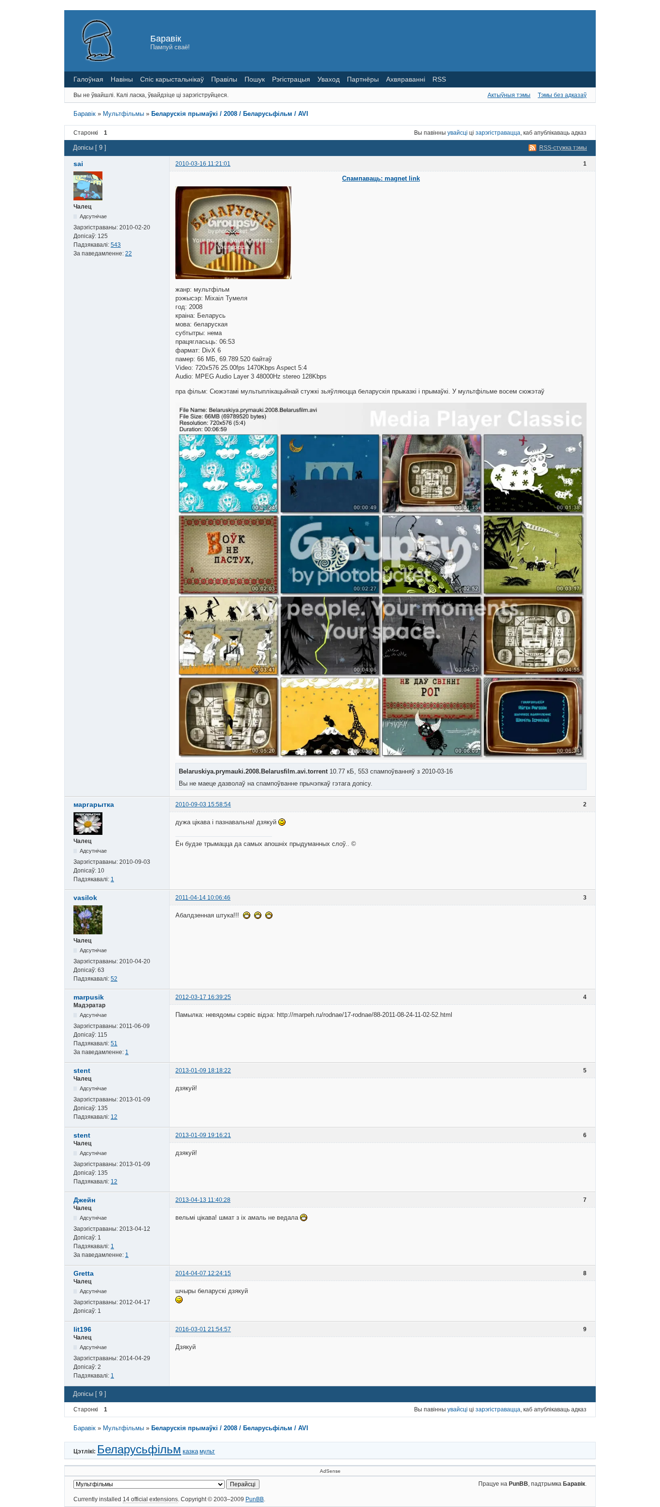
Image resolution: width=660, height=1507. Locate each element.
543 (116, 244)
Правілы (224, 79)
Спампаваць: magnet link (381, 178)
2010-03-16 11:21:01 (202, 163)
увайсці (457, 132)
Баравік (165, 38)
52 (114, 978)
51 (114, 1043)
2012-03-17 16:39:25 (203, 997)
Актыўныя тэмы (509, 95)
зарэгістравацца (497, 132)
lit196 (82, 1329)
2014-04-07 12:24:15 (203, 1273)
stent (81, 1070)
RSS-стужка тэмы (563, 147)
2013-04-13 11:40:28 (202, 1200)
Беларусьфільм (139, 1449)
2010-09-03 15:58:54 (203, 804)
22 (128, 253)
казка (190, 1451)
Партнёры (363, 79)
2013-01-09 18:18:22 (203, 1070)
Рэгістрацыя (291, 79)
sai (78, 164)
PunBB (254, 1499)
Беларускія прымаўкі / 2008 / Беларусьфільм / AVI (229, 113)
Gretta (83, 1273)
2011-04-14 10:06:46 (202, 897)
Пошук (254, 79)
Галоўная (88, 79)
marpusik (88, 997)
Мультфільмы (123, 113)
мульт (207, 1451)
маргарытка (93, 804)
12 (114, 1116)
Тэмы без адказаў (562, 95)
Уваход (328, 79)
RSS (439, 79)
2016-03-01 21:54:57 (203, 1329)
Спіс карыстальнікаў (172, 79)
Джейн (84, 1200)
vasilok (85, 897)
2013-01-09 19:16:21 (203, 1135)
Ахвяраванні (405, 79)
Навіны (122, 79)
